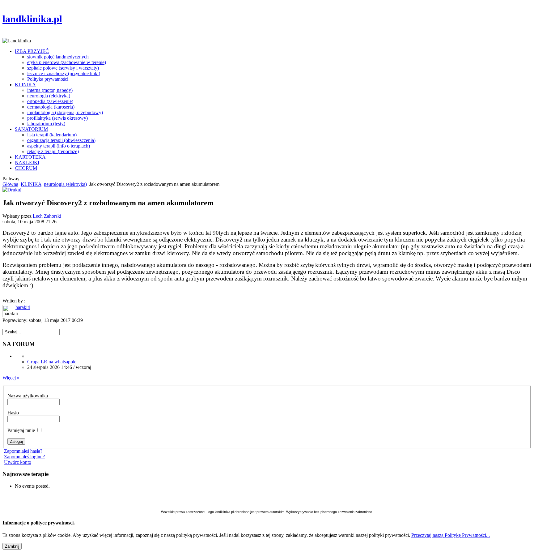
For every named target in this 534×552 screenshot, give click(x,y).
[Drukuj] (11, 189)
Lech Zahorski (47, 216)
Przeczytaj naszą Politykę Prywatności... (450, 535)
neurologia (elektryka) (65, 184)
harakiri (22, 307)
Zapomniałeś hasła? (23, 451)
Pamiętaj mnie (21, 430)
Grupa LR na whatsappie (51, 361)
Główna (10, 184)
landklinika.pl (32, 18)
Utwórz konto (17, 462)
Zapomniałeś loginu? (24, 456)
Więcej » (10, 377)
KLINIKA (31, 184)
